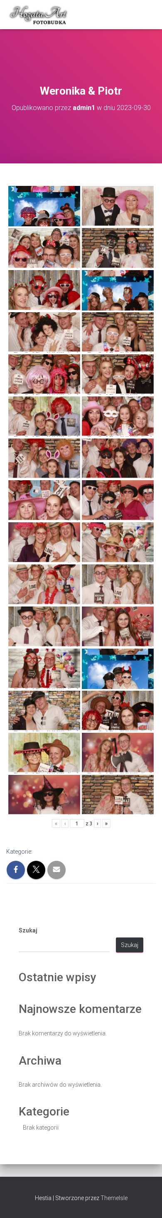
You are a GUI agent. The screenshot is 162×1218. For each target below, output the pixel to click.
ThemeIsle (114, 1198)
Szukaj (28, 930)
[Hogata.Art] (42, 14)
